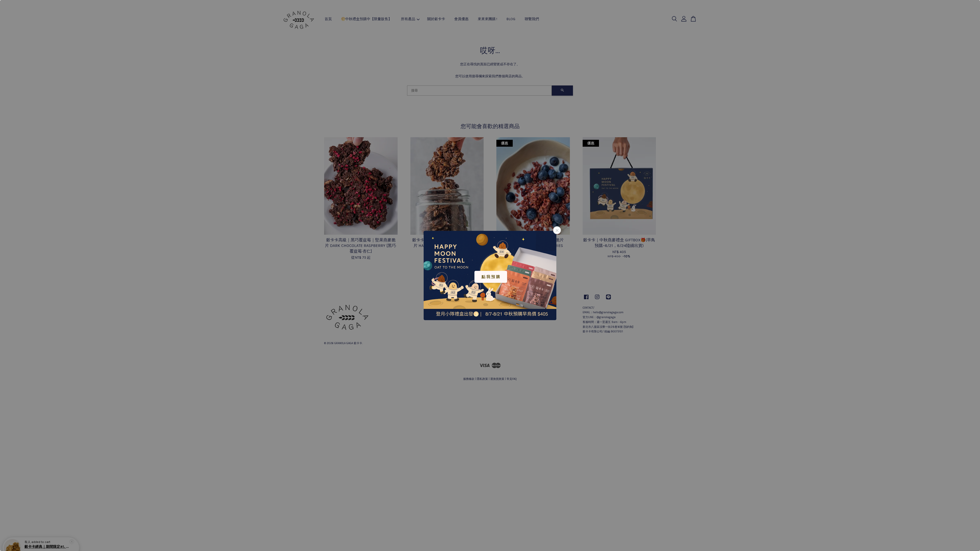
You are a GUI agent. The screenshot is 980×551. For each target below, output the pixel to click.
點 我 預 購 (491, 276)
